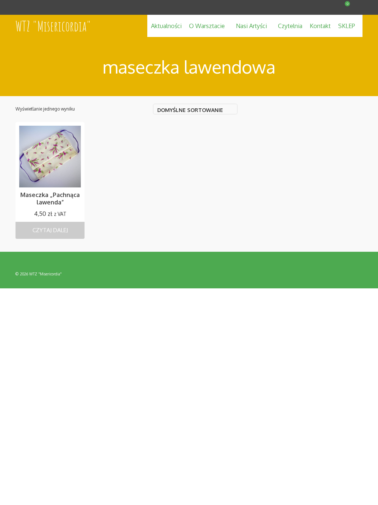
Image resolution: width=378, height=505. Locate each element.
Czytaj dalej (50, 230)
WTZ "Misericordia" (53, 26)
